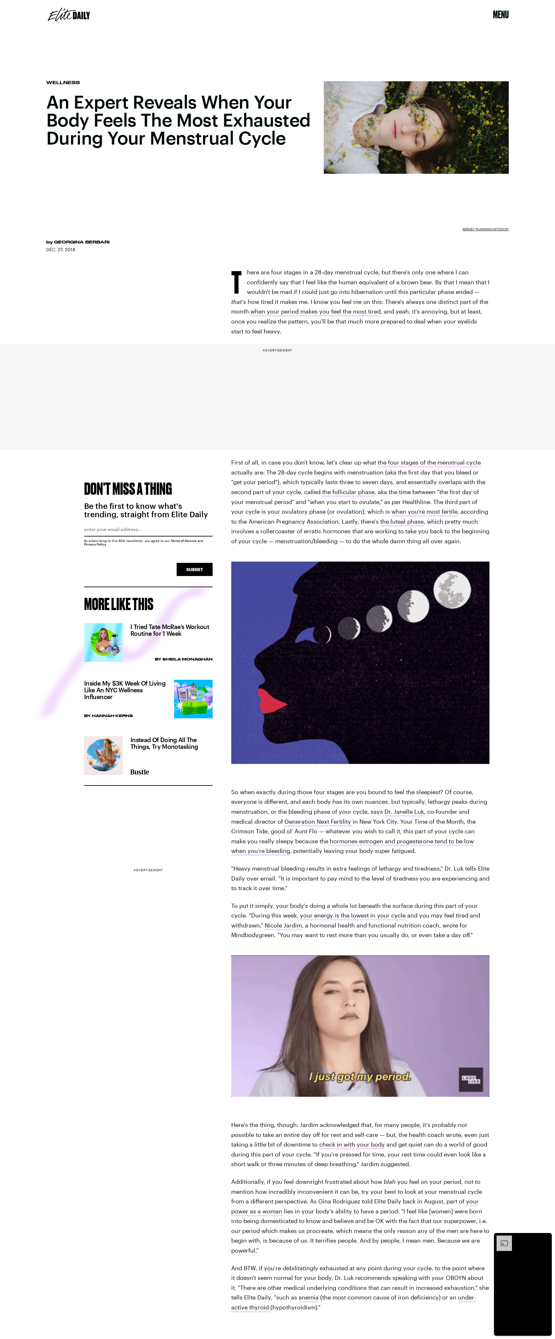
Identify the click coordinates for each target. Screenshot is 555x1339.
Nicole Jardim (283, 925)
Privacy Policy (95, 544)
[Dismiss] (545, 1239)
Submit (194, 569)
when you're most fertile (424, 511)
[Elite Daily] (69, 14)
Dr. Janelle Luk (404, 811)
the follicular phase (348, 491)
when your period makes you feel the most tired (316, 311)
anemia (309, 1297)
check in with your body (352, 1144)
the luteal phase (402, 521)
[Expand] (501, 1239)
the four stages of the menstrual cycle (429, 462)
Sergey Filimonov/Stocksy (486, 229)
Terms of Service (184, 541)
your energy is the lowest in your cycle (353, 915)
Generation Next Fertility (319, 821)
